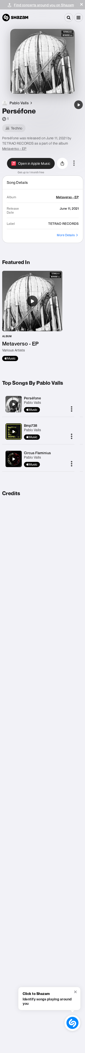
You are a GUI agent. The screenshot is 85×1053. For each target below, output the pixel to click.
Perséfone (32, 398)
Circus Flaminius (37, 453)
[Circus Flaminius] (13, 459)
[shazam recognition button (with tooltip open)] (72, 1023)
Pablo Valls (32, 402)
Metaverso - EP (14, 148)
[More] (71, 409)
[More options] (74, 163)
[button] (81, 4)
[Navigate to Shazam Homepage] (15, 17)
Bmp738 (30, 425)
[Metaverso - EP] (32, 316)
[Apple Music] (10, 358)
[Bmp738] (13, 431)
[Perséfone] (78, 104)
